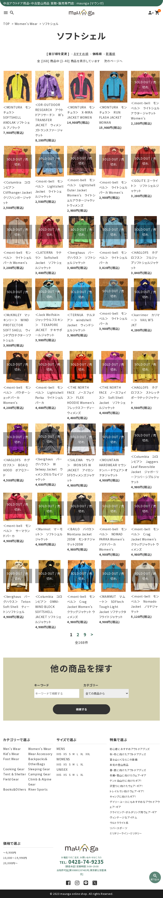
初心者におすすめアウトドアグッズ (130, 749)
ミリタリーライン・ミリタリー (126, 833)
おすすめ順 (81, 54)
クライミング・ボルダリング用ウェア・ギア (133, 812)
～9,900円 (9, 852)
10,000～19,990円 (15, 858)
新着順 (110, 54)
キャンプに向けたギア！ (123, 796)
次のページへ (113, 61)
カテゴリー (91, 685)
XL (81, 754)
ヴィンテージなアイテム (123, 817)
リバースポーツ (118, 828)
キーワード (41, 685)
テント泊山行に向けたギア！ (126, 780)
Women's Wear (26, 24)
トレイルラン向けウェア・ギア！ (127, 791)
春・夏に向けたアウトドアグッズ (128, 770)
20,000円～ (10, 863)
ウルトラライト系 (119, 822)
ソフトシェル (50, 24)
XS (65, 754)
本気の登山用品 (119, 764)
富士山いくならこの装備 (124, 759)
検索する (81, 709)
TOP (6, 24)
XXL (88, 754)
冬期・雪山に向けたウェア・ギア (128, 775)
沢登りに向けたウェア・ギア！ (126, 786)
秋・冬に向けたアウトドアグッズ (128, 754)
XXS (58, 754)
